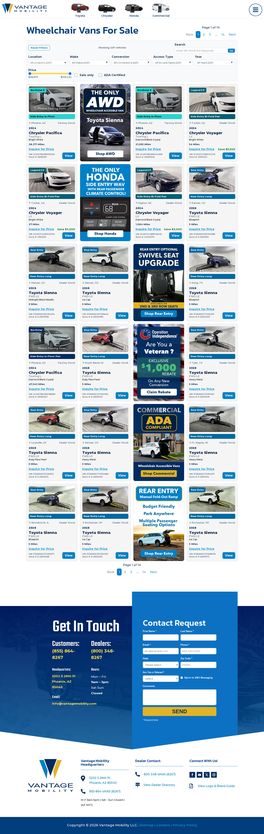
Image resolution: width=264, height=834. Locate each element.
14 (222, 34)
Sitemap (146, 825)
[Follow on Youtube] (199, 775)
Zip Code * (186, 658)
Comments (149, 686)
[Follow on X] (207, 775)
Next (232, 34)
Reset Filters (39, 47)
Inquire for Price (41, 149)
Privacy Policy (185, 825)
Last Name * (187, 631)
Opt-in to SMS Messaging (198, 677)
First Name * (149, 631)
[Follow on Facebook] (192, 775)
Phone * (184, 644)
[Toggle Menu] (255, 10)
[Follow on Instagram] (214, 775)
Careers (163, 825)
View (69, 156)
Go (231, 50)
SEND (179, 711)
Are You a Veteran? (153, 672)
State (145, 658)
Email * (147, 644)
